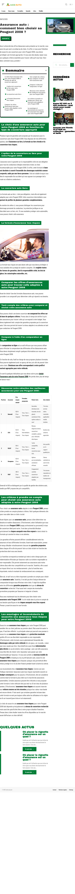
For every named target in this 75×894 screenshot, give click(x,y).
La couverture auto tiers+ (14, 94)
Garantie (5, 38)
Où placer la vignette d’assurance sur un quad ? (35, 734)
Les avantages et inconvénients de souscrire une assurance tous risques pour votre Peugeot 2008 (36, 110)
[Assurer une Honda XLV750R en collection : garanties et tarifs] (64, 119)
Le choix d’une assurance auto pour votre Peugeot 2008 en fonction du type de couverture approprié (13, 79)
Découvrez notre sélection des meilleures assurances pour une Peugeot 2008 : (37, 92)
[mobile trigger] (3, 4)
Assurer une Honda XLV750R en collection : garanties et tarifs (64, 130)
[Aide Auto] (14, 4)
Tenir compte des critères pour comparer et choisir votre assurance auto (37, 78)
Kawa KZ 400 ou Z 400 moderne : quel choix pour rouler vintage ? (63, 106)
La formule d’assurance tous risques (13, 99)
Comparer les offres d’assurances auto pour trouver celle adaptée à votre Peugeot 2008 (13, 107)
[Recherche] (66, 4)
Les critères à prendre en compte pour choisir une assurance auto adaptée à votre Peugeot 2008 (35, 101)
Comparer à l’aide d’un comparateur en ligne (36, 85)
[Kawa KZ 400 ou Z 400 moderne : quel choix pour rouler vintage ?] (64, 95)
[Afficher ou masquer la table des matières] (35, 70)
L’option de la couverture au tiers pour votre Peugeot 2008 (14, 88)
